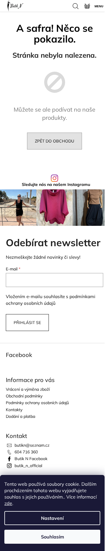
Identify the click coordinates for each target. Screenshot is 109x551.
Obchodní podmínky (24, 396)
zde (8, 503)
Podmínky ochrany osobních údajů (37, 402)
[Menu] (98, 6)
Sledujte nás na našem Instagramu (56, 184)
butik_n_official (28, 465)
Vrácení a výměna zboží (28, 389)
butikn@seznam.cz (32, 445)
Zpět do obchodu (54, 141)
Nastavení (52, 518)
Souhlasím (52, 537)
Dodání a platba (20, 416)
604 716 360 (26, 452)
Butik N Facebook (31, 458)
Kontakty (14, 409)
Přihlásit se (27, 322)
